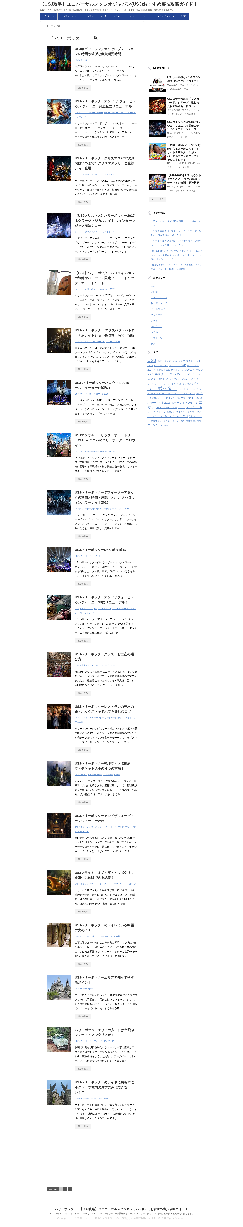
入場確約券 (108, 775)
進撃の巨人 (167, 425)
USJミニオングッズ (165, 361)
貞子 (160, 425)
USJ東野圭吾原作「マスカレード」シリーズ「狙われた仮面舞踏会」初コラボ (183, 102)
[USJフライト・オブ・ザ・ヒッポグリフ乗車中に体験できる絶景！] (59, 896)
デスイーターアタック (89, 509)
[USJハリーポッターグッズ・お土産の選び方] (59, 678)
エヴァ (150, 366)
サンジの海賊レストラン (164, 379)
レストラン (88, 16)
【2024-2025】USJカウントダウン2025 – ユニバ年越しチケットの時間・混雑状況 (184, 179)
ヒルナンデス (173, 398)
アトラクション (68, 16)
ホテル (132, 16)
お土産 (103, 16)
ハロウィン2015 (171, 394)
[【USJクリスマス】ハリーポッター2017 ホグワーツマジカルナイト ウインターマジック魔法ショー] (59, 239)
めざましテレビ (192, 361)
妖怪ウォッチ (157, 421)
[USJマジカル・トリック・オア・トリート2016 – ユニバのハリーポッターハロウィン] (59, 459)
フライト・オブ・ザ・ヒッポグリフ (120, 884)
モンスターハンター (166, 407)
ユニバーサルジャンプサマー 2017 (167, 416)
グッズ (97, 665)
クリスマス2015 (177, 365)
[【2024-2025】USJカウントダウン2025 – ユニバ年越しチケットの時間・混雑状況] (157, 189)
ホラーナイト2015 (191, 397)
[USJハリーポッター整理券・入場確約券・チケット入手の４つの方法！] (59, 787)
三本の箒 (79, 722)
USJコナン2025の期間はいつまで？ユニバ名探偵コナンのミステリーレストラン (183, 126)
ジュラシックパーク (190, 379)
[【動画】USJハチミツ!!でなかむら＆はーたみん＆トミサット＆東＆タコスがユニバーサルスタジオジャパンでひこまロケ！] (157, 158)
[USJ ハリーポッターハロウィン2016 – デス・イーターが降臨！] (59, 406)
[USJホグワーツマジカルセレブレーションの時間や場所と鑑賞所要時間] (59, 73)
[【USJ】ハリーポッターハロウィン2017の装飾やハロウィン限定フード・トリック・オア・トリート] (59, 297)
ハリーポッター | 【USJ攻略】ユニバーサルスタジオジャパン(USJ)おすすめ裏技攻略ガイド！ (121, 1209)
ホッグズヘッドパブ (127, 718)
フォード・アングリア (104, 1041)
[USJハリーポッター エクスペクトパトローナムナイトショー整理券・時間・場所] (59, 354)
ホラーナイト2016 (158, 402)
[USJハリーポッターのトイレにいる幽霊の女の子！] (59, 949)
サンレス (178, 379)
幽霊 (118, 936)
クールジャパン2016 (181, 370)
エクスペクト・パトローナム (92, 341)
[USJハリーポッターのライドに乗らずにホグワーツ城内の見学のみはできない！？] (59, 1106)
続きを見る (83, 88)
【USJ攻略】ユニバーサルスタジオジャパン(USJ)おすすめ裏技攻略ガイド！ (119, 4)
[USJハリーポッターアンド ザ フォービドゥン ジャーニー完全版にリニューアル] (59, 125)
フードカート (111, 718)
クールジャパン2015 (161, 370)
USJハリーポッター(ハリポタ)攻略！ (102, 550)
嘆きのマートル (108, 936)
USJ (77, 60)
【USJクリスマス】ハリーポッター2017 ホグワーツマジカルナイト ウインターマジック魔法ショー (105, 220)
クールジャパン (159, 309)
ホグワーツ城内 (101, 1098)
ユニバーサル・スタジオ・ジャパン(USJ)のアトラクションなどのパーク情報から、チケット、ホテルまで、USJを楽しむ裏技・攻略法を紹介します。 (121, 1213)
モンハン (181, 408)
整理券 (117, 775)
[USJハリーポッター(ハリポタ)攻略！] (59, 574)
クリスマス (80, 174)
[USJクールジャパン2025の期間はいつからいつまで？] (157, 91)
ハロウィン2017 (107, 289)
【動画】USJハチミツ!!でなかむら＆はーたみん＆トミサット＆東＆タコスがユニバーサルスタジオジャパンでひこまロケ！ (184, 152)
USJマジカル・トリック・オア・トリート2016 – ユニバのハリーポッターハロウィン (105, 440)
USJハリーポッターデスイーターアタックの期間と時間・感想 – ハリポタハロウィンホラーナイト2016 (105, 497)
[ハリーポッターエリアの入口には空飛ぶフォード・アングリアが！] (59, 1054)
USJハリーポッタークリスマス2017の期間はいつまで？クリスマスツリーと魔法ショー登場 (105, 163)
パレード (161, 398)
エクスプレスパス (166, 16)
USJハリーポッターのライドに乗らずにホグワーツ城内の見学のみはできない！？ (104, 1087)
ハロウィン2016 (101, 394)
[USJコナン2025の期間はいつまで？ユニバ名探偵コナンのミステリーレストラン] (157, 135)
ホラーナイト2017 (182, 402)
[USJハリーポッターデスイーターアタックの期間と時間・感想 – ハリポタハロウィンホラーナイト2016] (59, 516)
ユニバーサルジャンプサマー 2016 (185, 412)
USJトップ (48, 16)
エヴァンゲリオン (161, 366)
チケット (146, 16)
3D (95, 608)
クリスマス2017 (92, 174)
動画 (183, 16)
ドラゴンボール (178, 384)
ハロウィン (80, 289)
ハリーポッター (86, 60)
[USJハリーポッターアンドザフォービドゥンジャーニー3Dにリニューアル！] (59, 621)
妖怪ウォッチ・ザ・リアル (175, 421)
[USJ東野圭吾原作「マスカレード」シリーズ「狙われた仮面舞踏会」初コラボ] (157, 112)
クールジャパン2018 (173, 374)
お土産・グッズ (86, 665)
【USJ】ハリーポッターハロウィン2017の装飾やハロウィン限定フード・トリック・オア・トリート (105, 278)
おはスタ (178, 361)
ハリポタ (98, 556)
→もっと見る (157, 199)
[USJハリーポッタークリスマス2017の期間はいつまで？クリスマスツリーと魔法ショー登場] (59, 182)
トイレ (82, 936)
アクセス (117, 16)
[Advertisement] (71, 1159)
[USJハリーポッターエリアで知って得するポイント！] (59, 1001)
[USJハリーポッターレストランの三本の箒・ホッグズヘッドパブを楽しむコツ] (59, 730)
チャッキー (166, 384)
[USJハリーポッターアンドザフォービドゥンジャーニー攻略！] (59, 840)
